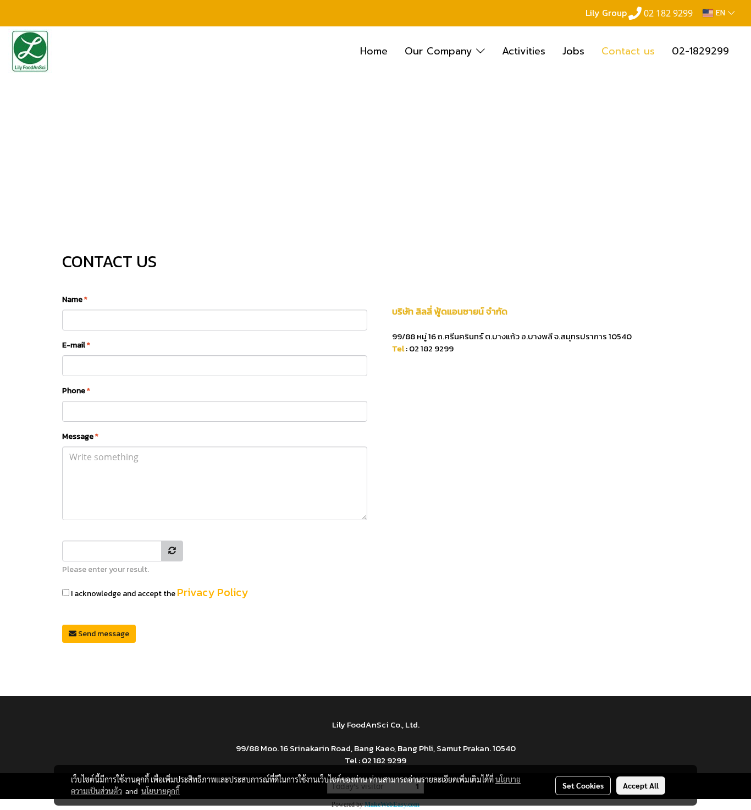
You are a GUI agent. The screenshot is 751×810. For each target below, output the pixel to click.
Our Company (440, 51)
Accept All (641, 785)
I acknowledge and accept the (158, 592)
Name (74, 299)
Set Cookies (583, 785)
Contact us (628, 51)
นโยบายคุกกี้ (160, 791)
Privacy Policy (212, 592)
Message (80, 436)
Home (374, 51)
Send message (102, 634)
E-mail (76, 345)
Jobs (573, 51)
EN (720, 13)
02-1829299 (700, 51)
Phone (76, 390)
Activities (523, 51)
